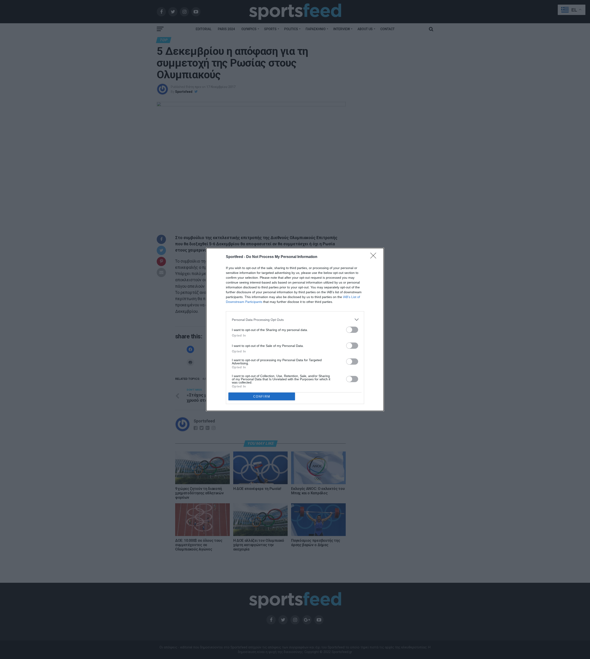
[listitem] (295, 319)
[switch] (352, 330)
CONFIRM (261, 396)
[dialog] (295, 329)
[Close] (374, 257)
